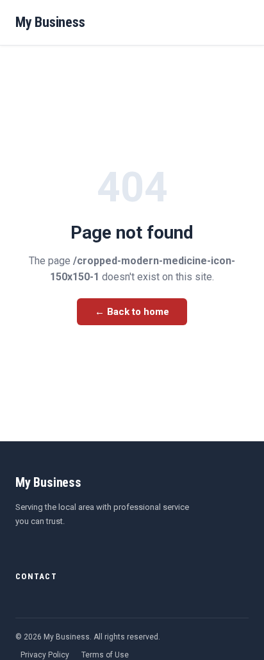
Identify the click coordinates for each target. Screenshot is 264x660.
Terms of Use (105, 654)
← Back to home (132, 311)
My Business (50, 22)
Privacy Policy (45, 654)
